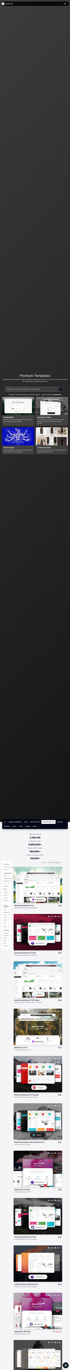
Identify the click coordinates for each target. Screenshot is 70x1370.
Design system (6, 906)
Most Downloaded (54, 862)
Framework (6, 873)
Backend (6, 930)
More (34, 826)
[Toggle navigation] (65, 3)
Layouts (6, 864)
